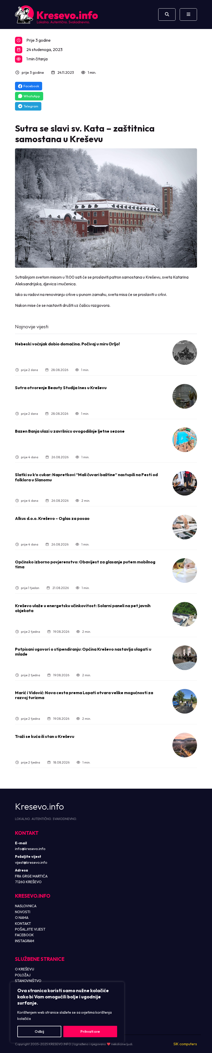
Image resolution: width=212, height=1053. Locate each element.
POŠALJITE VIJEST (30, 929)
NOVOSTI (22, 912)
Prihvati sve (90, 1031)
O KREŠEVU (24, 969)
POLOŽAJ (23, 975)
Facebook (31, 86)
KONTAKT (23, 923)
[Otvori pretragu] (167, 14)
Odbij (39, 1031)
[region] (67, 1012)
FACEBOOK (24, 935)
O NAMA (21, 917)
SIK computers (185, 1044)
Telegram (31, 106)
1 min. (92, 72)
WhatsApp (32, 96)
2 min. (85, 501)
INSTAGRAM (24, 941)
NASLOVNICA (25, 906)
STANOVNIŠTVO (28, 980)
